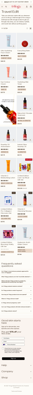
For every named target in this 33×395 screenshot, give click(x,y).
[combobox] (4, 345)
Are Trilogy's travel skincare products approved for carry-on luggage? (15, 272)
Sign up (13, 358)
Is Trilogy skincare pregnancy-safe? (11, 302)
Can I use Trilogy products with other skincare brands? (15, 307)
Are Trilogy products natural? (9, 311)
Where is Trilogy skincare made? (10, 298)
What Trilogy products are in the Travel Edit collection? (15, 276)
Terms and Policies (16, 391)
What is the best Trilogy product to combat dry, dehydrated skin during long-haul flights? (13, 281)
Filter (5, 28)
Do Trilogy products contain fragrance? (11, 290)
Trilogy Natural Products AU (16, 385)
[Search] (6, 7)
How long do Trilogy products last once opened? (14, 294)
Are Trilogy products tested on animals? (11, 286)
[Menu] (2, 7)
